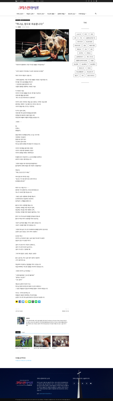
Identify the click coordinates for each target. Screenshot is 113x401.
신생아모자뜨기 (79, 56)
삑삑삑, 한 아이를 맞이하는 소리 (22, 348)
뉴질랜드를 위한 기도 (90, 38)
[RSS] (91, 1)
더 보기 (23, 332)
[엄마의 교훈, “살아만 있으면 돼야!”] (42, 341)
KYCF (86, 34)
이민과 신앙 (40, 14)
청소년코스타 (90, 72)
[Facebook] (86, 1)
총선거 (76, 75)
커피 (83, 75)
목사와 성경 (77, 45)
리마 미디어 (80, 41)
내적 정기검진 (19, 311)
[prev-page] (16, 351)
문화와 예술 (61, 14)
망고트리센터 (89, 41)
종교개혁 (76, 64)
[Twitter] (94, 1)
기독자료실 (81, 14)
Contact (42, 1)
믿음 (85, 45)
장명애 (19, 27)
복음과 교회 (30, 14)
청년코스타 (81, 68)
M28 (92, 34)
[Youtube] (96, 1)
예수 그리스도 (90, 56)
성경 (91, 49)
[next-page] (19, 351)
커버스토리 (20, 14)
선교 (86, 49)
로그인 (37, 1)
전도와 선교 (71, 14)
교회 (75, 38)
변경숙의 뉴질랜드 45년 (38, 346)
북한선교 (79, 49)
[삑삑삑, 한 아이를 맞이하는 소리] (23, 341)
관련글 (18, 332)
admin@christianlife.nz (46, 393)
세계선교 (89, 53)
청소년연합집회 (79, 72)
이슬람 (92, 60)
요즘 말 (53, 348)
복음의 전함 (92, 45)
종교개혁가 (84, 64)
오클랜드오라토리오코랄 (81, 60)
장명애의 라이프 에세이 (25, 20)
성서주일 (81, 53)
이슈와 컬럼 (50, 14)
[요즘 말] (60, 341)
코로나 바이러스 (91, 75)
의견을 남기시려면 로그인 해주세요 (23, 360)
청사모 (89, 68)
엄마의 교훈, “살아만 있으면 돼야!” (41, 348)
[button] (96, 14)
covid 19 (79, 34)
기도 (81, 38)
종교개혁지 (92, 64)
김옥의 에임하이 (19, 346)
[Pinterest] (89, 1)
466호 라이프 (65, 311)
